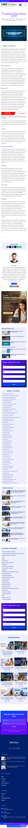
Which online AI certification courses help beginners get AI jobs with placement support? (17, 513)
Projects (3, 793)
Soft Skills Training (6, 464)
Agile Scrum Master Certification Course (9, 397)
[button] (25, 5)
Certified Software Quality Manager (8, 466)
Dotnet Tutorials (5, 579)
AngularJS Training (6, 449)
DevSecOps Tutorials (7, 575)
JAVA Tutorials (5, 581)
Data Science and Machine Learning (8, 424)
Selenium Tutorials (11, 20)
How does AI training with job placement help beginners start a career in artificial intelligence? (17, 534)
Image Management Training (7, 467)
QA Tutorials (5, 590)
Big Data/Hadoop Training (7, 407)
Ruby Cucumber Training (7, 429)
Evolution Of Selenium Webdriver (17, 336)
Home (2, 776)
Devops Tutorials (6, 573)
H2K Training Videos (5, 798)
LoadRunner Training (6, 434)
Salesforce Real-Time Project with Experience (10, 471)
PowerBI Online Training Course (8, 476)
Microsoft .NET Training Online (8, 405)
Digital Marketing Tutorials (8, 577)
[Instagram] (16, 748)
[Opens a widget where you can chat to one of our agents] (23, 825)
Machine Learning (5, 422)
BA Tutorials (5, 560)
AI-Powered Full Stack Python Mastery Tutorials (13, 553)
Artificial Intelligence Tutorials (9, 555)
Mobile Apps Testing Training (7, 437)
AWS (3, 557)
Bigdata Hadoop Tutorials (8, 562)
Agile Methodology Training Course (8, 420)
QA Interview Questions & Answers (10, 588)
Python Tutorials (6, 586)
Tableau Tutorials (6, 597)
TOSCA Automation (6, 599)
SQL (3, 595)
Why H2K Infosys (5, 783)
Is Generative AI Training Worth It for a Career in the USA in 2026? (18, 507)
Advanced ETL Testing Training (8, 452)
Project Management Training (7, 435)
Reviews (3, 800)
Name (4, 365)
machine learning (6, 582)
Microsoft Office (5, 439)
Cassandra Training (6, 472)
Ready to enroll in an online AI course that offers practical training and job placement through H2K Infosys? (18, 491)
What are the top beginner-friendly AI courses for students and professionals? (17, 502)
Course (4, 379)
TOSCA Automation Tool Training (8, 415)
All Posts (14, 283)
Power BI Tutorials (6, 584)
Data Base (4, 570)
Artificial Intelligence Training (7, 410)
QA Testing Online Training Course (8, 393)
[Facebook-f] (9, 748)
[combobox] (4, 372)
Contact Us (4, 785)
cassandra (4, 564)
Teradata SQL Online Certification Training (9, 479)
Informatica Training (6, 454)
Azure (3, 558)
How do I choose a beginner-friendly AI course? (20, 652)
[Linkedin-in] (14, 748)
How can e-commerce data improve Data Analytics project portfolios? (18, 517)
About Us (3, 778)
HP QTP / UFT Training (6, 457)
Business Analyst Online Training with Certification (10, 395)
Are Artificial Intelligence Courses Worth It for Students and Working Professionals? (17, 523)
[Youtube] (18, 748)
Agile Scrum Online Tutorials (8, 551)
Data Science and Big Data (7, 462)
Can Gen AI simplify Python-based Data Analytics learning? (17, 539)
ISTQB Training (5, 469)
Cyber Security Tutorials (7, 566)
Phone (4, 369)
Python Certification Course (7, 400)
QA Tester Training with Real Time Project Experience (11, 417)
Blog (2, 12)
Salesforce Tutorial (6, 592)
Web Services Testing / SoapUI (8, 474)
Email (4, 374)
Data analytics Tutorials (7, 568)
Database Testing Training (7, 442)
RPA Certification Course (7, 425)
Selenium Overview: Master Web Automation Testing (16, 331)
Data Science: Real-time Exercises (8, 459)
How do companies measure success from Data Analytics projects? (17, 528)
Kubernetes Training (6, 432)
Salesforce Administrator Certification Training (10, 412)
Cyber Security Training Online (8, 481)
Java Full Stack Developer (7, 402)
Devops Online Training (6, 444)
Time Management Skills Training (8, 430)
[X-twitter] (11, 748)
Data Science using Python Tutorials (10, 571)
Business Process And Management (8, 427)
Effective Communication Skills (7, 447)
